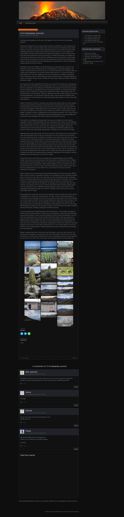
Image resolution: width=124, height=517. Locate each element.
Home (20, 23)
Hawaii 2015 (29, 35)
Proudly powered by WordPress (53, 511)
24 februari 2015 (33, 29)
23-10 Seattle (88, 40)
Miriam (25, 29)
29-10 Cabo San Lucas (90, 42)
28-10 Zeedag (88, 35)
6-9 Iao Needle (25, 358)
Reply (76, 387)
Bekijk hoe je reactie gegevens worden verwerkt (63, 501)
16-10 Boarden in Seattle (95, 56)
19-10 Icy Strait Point (94, 55)
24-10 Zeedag (88, 38)
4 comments (35, 35)
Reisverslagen (31, 23)
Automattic (76, 511)
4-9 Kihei (74, 358)
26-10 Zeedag (88, 37)
